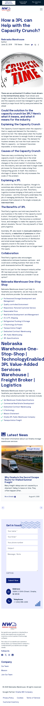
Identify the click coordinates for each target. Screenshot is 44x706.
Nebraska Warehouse (9, 2)
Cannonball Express (23, 2)
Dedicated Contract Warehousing (17, 331)
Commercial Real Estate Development (19, 403)
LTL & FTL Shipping (11, 318)
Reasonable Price (11, 311)
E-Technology (9, 410)
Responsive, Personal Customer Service (20, 308)
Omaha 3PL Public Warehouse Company (19, 417)
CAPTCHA (9, 573)
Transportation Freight (13, 328)
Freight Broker (33, 449)
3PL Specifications (11, 338)
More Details (9, 496)
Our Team (5, 666)
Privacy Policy (8, 698)
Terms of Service (33, 698)
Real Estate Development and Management (21, 315)
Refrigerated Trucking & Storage (17, 321)
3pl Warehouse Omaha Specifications (19, 400)
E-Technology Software (13, 325)
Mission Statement (11, 414)
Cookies (20, 698)
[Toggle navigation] (41, 9)
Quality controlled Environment (16, 304)
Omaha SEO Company (24, 692)
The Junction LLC (36, 2)
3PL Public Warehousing (13, 335)
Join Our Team (6, 675)
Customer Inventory (11, 702)
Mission (4, 670)
